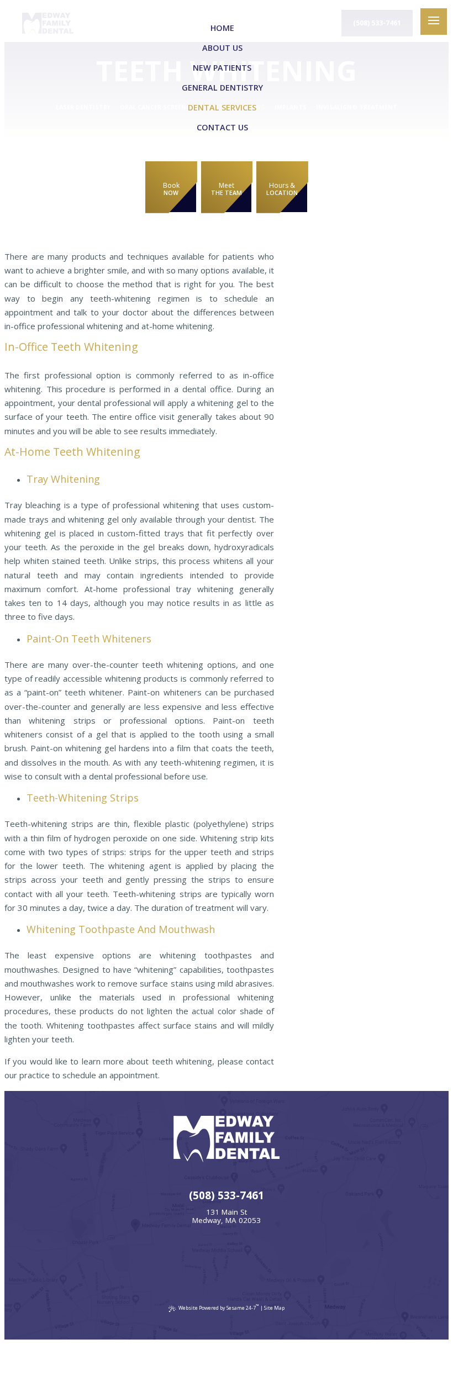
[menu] (433, 21)
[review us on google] (211, 1264)
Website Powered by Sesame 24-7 (218, 1307)
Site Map (274, 1307)
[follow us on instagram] (272, 1264)
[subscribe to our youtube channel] (241, 1264)
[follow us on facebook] (181, 1264)
